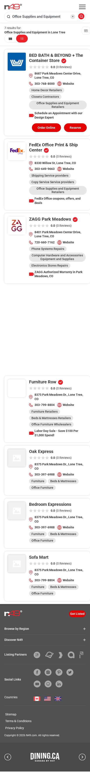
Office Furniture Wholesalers (51, 424)
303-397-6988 (45, 474)
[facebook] (37, 672)
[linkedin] (59, 684)
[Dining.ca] (45, 757)
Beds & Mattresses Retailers (51, 418)
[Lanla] (73, 654)
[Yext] (38, 654)
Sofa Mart (38, 557)
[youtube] (37, 684)
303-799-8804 (45, 405)
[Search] (81, 16)
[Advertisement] (45, 331)
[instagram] (48, 672)
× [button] (73, 16)
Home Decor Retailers (46, 90)
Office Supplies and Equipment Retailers (57, 105)
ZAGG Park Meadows (50, 219)
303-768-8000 (45, 83)
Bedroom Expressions (50, 504)
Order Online (46, 127)
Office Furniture (42, 487)
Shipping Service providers (49, 175)
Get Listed (77, 613)
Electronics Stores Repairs (49, 265)
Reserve (75, 127)
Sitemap (10, 714)
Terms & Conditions (18, 721)
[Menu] (82, 7)
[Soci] (81, 654)
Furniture (37, 481)
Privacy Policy (14, 728)
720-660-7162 (45, 242)
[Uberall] (51, 654)
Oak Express (41, 451)
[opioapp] (48, 684)
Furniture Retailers (44, 411)
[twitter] (70, 672)
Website (68, 83)
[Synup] (62, 655)
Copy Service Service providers (52, 182)
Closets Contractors (45, 96)
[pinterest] (59, 672)
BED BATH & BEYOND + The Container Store (56, 58)
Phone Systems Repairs (47, 249)
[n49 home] (10, 38)
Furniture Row (42, 381)
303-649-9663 (45, 169)
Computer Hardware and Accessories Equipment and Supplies (57, 257)
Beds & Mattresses (63, 481)
